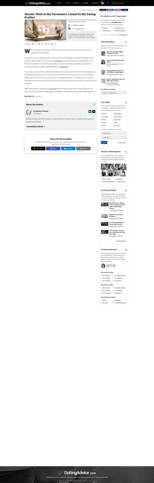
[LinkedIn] (89, 111)
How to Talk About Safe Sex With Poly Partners (116, 80)
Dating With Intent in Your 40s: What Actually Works (115, 71)
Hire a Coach (106, 179)
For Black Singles (120, 275)
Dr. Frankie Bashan (112, 83)
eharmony (118, 300)
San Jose (116, 125)
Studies (85, 3)
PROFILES (39, 96)
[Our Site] (108, 3)
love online (58, 61)
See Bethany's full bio (35, 126)
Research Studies (120, 30)
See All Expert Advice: (108, 89)
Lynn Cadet (112, 210)
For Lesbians (118, 278)
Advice (59, 3)
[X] (93, 111)
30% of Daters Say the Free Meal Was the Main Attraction (117, 232)
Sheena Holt (113, 218)
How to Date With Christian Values (116, 61)
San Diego (117, 119)
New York (104, 113)
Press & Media (106, 30)
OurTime (105, 303)
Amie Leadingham (112, 64)
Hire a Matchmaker (108, 181)
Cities (67, 3)
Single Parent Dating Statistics (116, 215)
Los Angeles (105, 116)
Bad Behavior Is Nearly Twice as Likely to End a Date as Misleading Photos (117, 205)
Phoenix (103, 125)
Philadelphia (117, 113)
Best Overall (106, 275)
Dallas (116, 122)
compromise (52, 89)
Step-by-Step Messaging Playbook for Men (115, 52)
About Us (105, 28)
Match (104, 300)
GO (104, 142)
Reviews (94, 3)
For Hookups (106, 280)
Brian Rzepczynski (112, 74)
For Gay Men (106, 278)
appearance (64, 67)
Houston (103, 122)
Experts (76, 3)
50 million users (116, 22)
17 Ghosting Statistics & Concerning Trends (117, 223)
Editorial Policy (119, 28)
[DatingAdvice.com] (37, 3)
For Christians (106, 293)
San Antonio (118, 116)
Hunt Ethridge (111, 55)
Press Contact (121, 181)
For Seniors (118, 280)
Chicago (103, 119)
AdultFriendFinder (120, 303)
